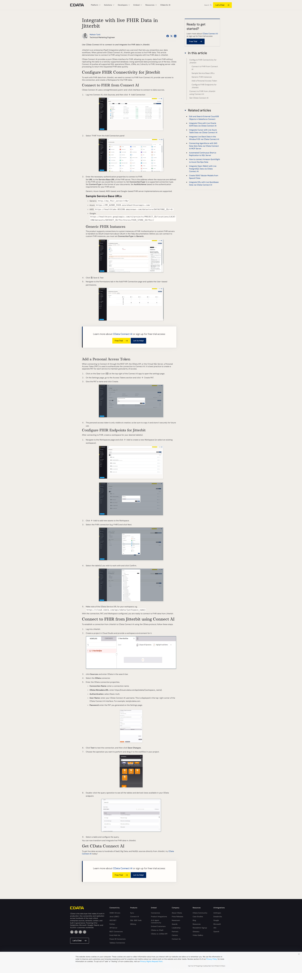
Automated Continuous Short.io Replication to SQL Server (202, 154)
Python (112, 924)
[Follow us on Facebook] (167, 36)
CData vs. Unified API (159, 934)
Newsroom (176, 920)
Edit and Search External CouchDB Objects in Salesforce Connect (204, 117)
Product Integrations (159, 916)
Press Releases (177, 916)
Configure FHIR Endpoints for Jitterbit (204, 86)
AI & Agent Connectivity (156, 921)
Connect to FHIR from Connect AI (205, 68)
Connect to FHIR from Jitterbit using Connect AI (202, 92)
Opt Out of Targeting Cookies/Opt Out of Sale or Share (206, 966)
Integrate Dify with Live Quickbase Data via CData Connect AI (204, 183)
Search (206, 5)
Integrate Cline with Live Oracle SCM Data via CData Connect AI (202, 124)
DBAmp (133, 924)
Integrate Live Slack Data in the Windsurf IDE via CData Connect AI (204, 137)
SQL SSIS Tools (135, 920)
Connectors (155, 913)
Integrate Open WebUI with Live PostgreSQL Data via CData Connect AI (202, 169)
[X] (76, 932)
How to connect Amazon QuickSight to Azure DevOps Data (204, 160)
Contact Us (176, 939)
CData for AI (165, 5)
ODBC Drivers (114, 913)
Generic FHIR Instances (202, 77)
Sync (132, 913)
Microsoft (217, 924)
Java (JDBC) (114, 916)
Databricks (217, 916)
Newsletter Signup (200, 928)
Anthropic (217, 913)
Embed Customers (158, 926)
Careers (175, 935)
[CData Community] (84, 932)
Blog (194, 920)
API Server (113, 928)
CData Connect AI (122, 334)
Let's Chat (220, 5)
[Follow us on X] (171, 36)
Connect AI (134, 916)
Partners (175, 931)
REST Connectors (116, 931)
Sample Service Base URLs (203, 73)
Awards (174, 924)
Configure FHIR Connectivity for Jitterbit (202, 61)
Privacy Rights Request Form (151, 961)
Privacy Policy (211, 959)
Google (216, 920)
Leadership (176, 928)
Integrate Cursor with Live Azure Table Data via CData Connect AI (203, 131)
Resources (197, 924)
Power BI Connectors (117, 939)
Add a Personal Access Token (204, 81)
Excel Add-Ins (114, 935)
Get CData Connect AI (198, 98)
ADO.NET (112, 920)
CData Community (200, 913)
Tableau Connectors (117, 943)
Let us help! (138, 340)
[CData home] (78, 5)
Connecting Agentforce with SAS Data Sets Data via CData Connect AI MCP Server (204, 146)
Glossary (196, 931)
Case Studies (198, 916)
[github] (80, 932)
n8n (214, 928)
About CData (177, 913)
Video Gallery (198, 935)
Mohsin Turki (95, 34)
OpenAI (216, 931)
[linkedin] (71, 932)
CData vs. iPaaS (157, 930)
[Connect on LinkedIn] (175, 36)
